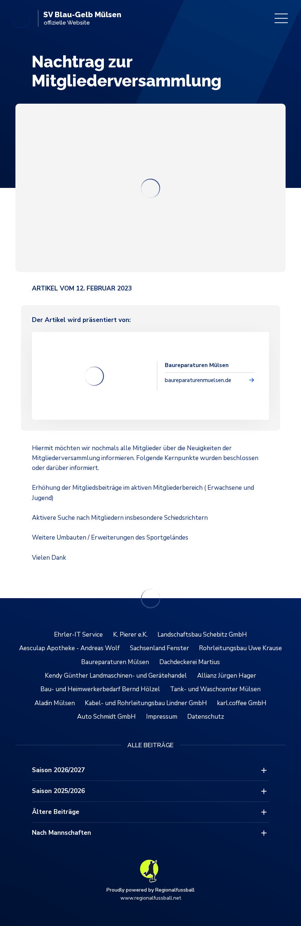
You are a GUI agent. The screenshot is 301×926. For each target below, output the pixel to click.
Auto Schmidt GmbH (106, 716)
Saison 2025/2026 (58, 791)
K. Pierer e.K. (130, 634)
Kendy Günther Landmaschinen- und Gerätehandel (116, 675)
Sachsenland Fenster (159, 648)
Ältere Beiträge (55, 812)
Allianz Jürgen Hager (226, 675)
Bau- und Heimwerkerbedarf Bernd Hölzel (100, 689)
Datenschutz (205, 716)
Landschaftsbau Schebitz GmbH (202, 634)
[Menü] (281, 18)
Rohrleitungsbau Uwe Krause (240, 648)
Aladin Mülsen (55, 703)
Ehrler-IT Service (78, 634)
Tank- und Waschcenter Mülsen (215, 689)
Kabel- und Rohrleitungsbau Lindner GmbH (146, 703)
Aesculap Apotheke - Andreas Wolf (69, 648)
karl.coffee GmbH (241, 703)
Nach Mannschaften (61, 833)
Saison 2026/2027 (58, 770)
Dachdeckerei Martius (189, 662)
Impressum (161, 716)
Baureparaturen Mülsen (115, 662)
